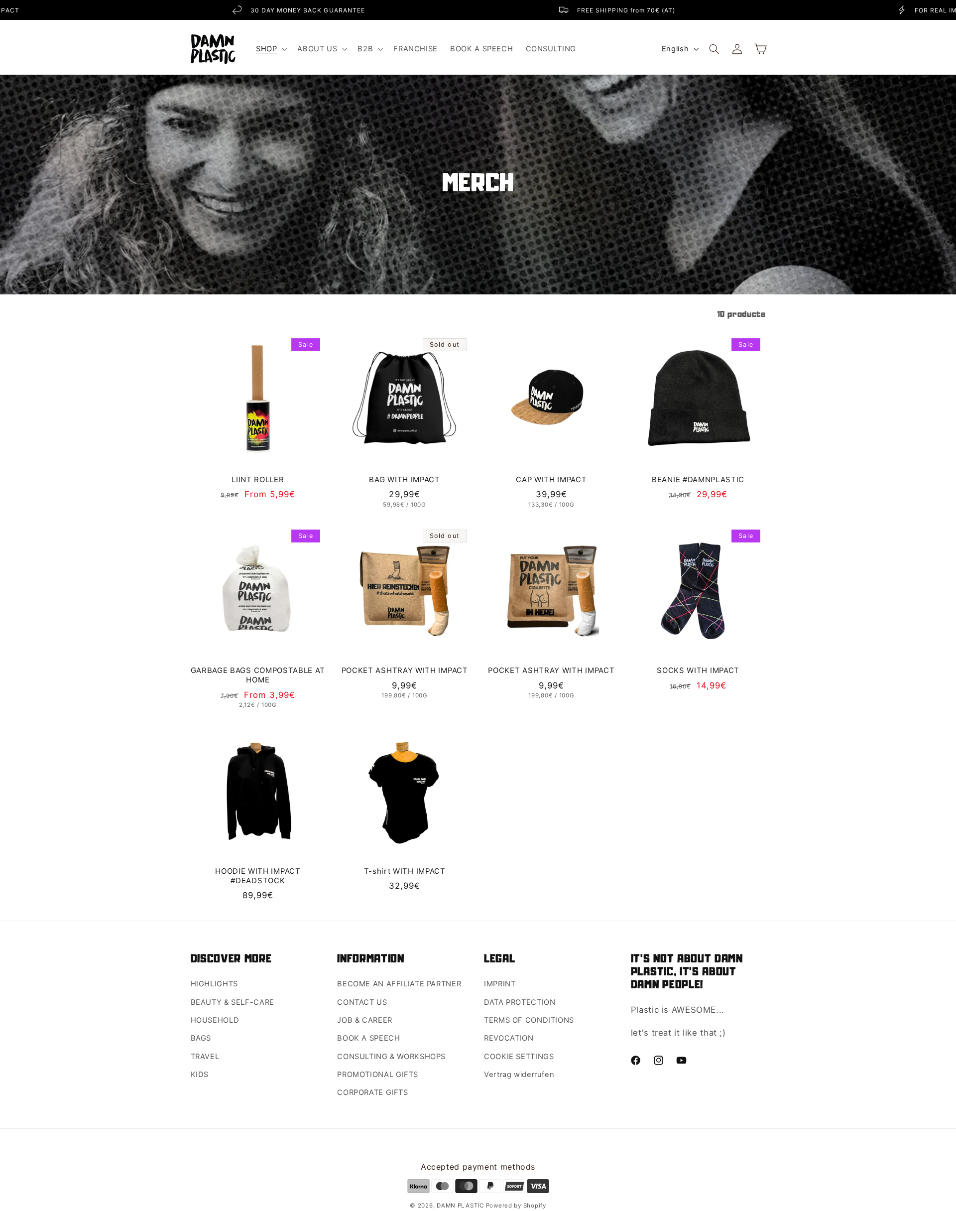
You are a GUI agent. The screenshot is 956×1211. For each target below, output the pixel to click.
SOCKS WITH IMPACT (698, 670)
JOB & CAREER (364, 1020)
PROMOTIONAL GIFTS (377, 1074)
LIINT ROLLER (258, 479)
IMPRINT (499, 983)
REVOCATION (508, 1038)
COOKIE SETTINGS (519, 1056)
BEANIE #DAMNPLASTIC (698, 479)
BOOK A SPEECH (368, 1038)
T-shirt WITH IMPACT (405, 871)
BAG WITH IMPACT (404, 479)
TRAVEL (205, 1056)
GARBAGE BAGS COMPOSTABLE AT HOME (258, 675)
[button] (270, 49)
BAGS (201, 1038)
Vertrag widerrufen (519, 1074)
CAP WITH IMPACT (551, 479)
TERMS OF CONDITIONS (529, 1020)
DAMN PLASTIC (461, 1205)
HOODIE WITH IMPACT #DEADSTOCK (257, 876)
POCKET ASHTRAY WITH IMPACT (405, 670)
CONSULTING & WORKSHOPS (391, 1056)
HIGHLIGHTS (214, 983)
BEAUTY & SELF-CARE (232, 1002)
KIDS (200, 1074)
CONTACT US (362, 1002)
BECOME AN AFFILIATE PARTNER (399, 983)
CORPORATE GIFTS (372, 1092)
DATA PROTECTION (519, 1002)
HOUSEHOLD (215, 1020)
